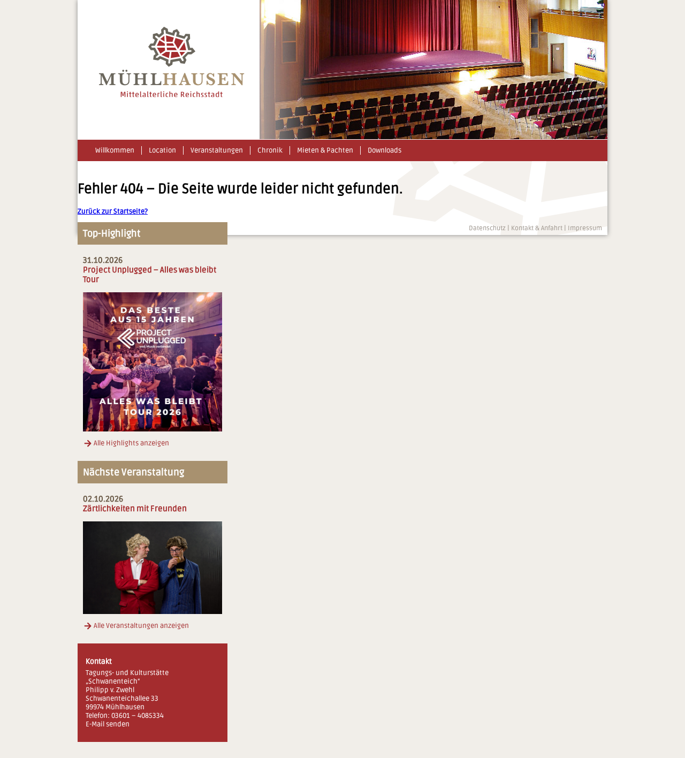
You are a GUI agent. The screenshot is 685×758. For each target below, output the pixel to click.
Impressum (585, 228)
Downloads (384, 150)
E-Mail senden (108, 724)
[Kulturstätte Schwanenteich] (172, 95)
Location (162, 150)
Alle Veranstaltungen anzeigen (141, 625)
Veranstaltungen (217, 150)
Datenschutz (487, 228)
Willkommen (114, 150)
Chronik (270, 150)
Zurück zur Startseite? (113, 211)
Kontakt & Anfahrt (536, 228)
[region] (433, 69)
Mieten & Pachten (325, 150)
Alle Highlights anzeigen (131, 443)
